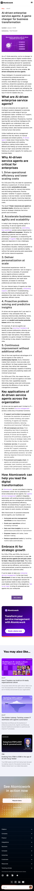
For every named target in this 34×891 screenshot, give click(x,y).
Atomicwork (8, 489)
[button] (17, 829)
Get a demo (17, 597)
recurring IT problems (20, 328)
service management (22, 408)
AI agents (12, 239)
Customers (5, 859)
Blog (3, 8)
